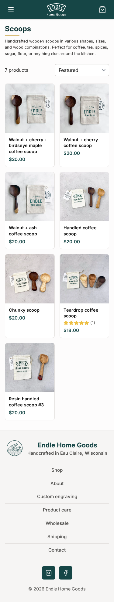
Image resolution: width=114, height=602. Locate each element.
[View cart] (102, 9)
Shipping (57, 536)
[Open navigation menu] (11, 10)
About (57, 483)
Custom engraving (57, 496)
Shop (57, 470)
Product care (57, 510)
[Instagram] (48, 573)
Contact (57, 550)
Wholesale (57, 523)
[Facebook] (65, 573)
